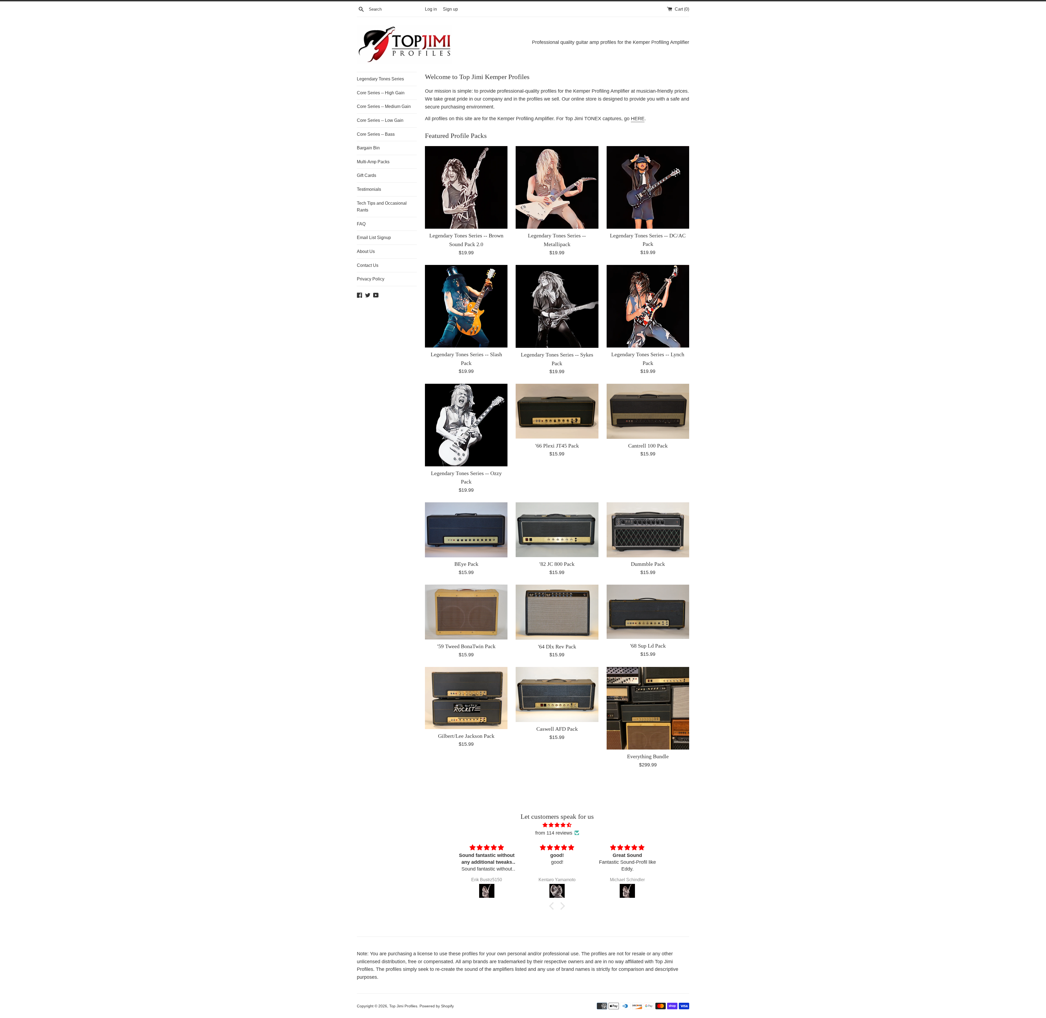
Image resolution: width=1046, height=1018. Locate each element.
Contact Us (367, 265)
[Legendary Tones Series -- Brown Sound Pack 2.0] (466, 187)
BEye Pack (466, 564)
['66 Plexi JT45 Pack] (557, 411)
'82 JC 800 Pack (556, 564)
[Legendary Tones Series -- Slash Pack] (466, 306)
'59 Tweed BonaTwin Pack (466, 646)
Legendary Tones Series (380, 79)
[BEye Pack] (466, 529)
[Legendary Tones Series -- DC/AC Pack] (648, 187)
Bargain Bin (368, 148)
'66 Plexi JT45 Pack (557, 446)
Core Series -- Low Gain (380, 120)
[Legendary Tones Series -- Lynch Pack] (648, 306)
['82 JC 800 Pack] (557, 529)
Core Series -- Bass (376, 134)
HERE (637, 118)
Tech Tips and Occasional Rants (382, 207)
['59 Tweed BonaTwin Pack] (466, 612)
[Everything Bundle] (648, 708)
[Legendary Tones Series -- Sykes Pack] (557, 306)
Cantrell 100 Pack (648, 446)
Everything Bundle (648, 756)
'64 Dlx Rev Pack (557, 647)
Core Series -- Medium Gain (384, 106)
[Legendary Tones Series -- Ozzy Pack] (466, 425)
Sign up (450, 9)
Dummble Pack (648, 564)
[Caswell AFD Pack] (557, 694)
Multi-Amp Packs (373, 161)
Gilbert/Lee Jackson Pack (466, 736)
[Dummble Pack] (648, 529)
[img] (557, 825)
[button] (553, 906)
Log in (431, 9)
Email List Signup (374, 237)
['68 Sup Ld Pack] (648, 612)
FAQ (361, 224)
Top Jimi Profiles (403, 1006)
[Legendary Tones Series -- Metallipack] (557, 187)
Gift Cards (366, 175)
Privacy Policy (370, 279)
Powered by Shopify (436, 1006)
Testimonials (369, 189)
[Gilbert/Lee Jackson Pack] (466, 698)
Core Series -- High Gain (381, 92)
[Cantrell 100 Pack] (648, 411)
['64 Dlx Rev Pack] (557, 612)
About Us (366, 251)
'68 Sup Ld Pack (648, 646)
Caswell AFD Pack (557, 729)
